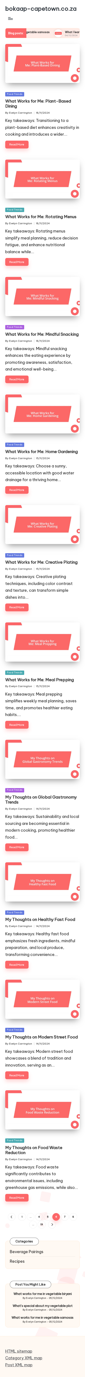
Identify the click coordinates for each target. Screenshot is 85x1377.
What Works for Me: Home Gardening (41, 451)
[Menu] (10, 18)
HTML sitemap (18, 1351)
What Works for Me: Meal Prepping (39, 679)
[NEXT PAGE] (52, 1224)
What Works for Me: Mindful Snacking (42, 334)
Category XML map (23, 1357)
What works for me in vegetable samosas (42, 1318)
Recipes (17, 1261)
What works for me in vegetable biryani (43, 1294)
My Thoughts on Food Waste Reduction (33, 1150)
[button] (11, 1217)
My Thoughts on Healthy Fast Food (40, 919)
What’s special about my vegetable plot (43, 1306)
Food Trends (14, 94)
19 (41, 1224)
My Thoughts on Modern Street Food (41, 1037)
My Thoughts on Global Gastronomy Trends (41, 799)
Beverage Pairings (26, 1251)
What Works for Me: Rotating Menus (40, 216)
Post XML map (18, 1364)
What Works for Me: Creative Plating (41, 562)
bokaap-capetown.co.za (40, 8)
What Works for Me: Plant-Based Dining (38, 103)
